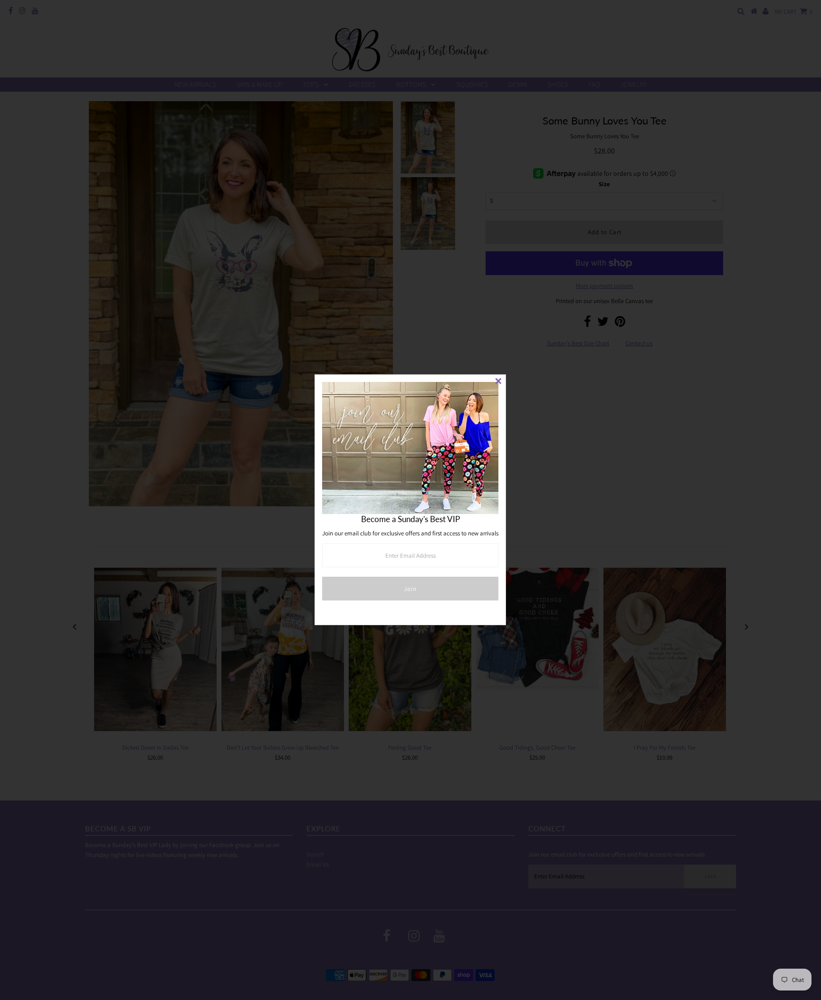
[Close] (498, 382)
